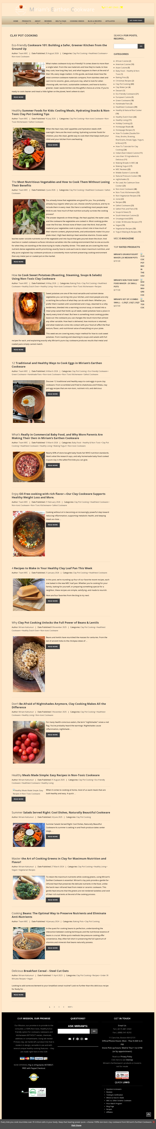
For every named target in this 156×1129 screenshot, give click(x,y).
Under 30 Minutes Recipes (127, 222)
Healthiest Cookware (98, 53)
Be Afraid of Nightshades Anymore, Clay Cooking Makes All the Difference (59, 705)
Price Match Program (114, 1103)
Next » (70, 1007)
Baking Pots (75, 283)
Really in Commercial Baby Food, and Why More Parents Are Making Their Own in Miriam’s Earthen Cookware (57, 436)
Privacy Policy (126, 1056)
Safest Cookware (36, 122)
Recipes (98, 286)
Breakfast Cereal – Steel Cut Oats (40, 971)
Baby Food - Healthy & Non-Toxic (86, 442)
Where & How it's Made (115, 1098)
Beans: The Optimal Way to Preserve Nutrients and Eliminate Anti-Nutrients (59, 915)
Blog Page (110, 1106)
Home (15, 21)
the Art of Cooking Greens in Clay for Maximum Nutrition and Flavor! (59, 860)
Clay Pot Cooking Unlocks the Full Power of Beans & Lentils (55, 622)
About (38, 21)
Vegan (14, 870)
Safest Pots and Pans (125, 209)
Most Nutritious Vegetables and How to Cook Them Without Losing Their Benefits (61, 183)
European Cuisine (123, 97)
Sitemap (129, 1060)
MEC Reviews (121, 169)
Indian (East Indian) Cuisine (127, 153)
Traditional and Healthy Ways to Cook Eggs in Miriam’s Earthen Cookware (57, 364)
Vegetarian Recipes (27, 870)
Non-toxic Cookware (20, 56)
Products (26, 21)
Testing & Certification (114, 1095)
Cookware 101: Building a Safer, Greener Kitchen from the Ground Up (59, 47)
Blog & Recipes (95, 21)
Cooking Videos (77, 21)
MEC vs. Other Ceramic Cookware (118, 1100)
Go (141, 46)
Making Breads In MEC (125, 163)
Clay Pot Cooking (80, 53)
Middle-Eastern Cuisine (125, 172)
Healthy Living (47, 286)
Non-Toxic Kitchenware (83, 286)
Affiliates (110, 21)
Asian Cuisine (121, 67)
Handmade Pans (35, 374)
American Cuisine (123, 64)
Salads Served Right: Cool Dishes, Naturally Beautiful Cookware (61, 812)
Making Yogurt (60, 446)
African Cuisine (122, 61)
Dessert (119, 90)
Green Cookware (19, 374)
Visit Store (76, 1125)
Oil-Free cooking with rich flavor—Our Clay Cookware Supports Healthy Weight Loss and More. (58, 495)
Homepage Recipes (124, 130)
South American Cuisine (126, 215)
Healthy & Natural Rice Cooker (129, 110)
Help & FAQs (61, 21)
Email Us (122, 1025)
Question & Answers (114, 1089)
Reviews (48, 21)
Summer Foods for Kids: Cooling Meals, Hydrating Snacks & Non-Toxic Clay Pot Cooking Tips (61, 112)
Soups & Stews (122, 212)
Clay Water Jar (122, 87)
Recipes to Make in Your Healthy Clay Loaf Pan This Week (52, 568)
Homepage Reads (123, 126)
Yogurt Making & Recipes (126, 232)
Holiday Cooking (123, 123)
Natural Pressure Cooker (126, 176)
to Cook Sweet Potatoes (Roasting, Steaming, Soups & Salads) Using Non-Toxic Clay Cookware (57, 276)
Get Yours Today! (136, 20)
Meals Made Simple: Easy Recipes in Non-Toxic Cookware (56, 775)
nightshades (121, 179)
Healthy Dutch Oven (30, 286)
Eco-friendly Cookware (97, 371)
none (118, 199)
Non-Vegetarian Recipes (126, 195)
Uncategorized (122, 218)
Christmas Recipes (123, 80)
